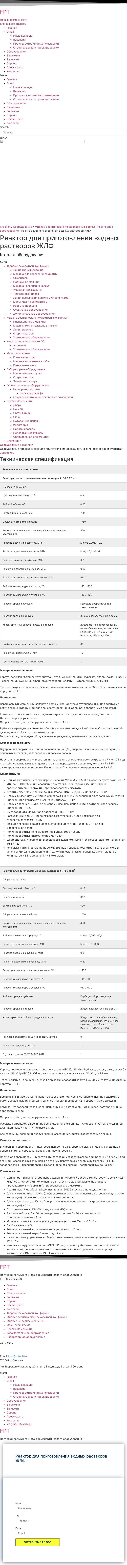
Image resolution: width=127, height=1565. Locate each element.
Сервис (11, 63)
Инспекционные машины (29, 321)
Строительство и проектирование (36, 47)
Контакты (13, 71)
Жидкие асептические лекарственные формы (65, 226)
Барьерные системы (26, 389)
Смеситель (20, 277)
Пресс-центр (15, 67)
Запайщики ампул (25, 381)
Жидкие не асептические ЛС (25, 341)
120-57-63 (18, 1349)
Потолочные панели (26, 421)
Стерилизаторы (23, 333)
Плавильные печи (24, 365)
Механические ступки (27, 373)
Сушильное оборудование (30, 309)
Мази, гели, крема (18, 353)
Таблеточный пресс (26, 293)
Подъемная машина (26, 281)
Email (18, 1528)
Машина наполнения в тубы (31, 361)
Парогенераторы (24, 428)
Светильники (22, 413)
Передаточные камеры (28, 432)
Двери (17, 405)
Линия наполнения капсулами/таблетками (41, 297)
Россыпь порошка (25, 305)
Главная (12, 27)
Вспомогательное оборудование (28, 385)
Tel (17, 1516)
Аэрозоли (19, 345)
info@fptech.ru (17, 1356)
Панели (18, 409)
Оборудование (16, 51)
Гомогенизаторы (24, 357)
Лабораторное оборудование (26, 369)
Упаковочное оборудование (31, 337)
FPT (5, 12)
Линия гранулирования (28, 270)
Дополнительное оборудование (34, 313)
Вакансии (19, 39)
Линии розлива (23, 329)
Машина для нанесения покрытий (35, 274)
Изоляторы (20, 425)
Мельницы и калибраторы (30, 301)
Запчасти (13, 59)
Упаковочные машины (27, 289)
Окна (16, 417)
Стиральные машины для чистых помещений (43, 397)
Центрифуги (14, 440)
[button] (16, 444)
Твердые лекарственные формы (28, 266)
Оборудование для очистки (31, 436)
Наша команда (22, 35)
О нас (10, 31)
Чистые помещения (19, 401)
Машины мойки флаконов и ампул (35, 325)
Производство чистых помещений (36, 43)
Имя (18, 1503)
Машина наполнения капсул (31, 285)
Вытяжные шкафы (31, 393)
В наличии (13, 55)
